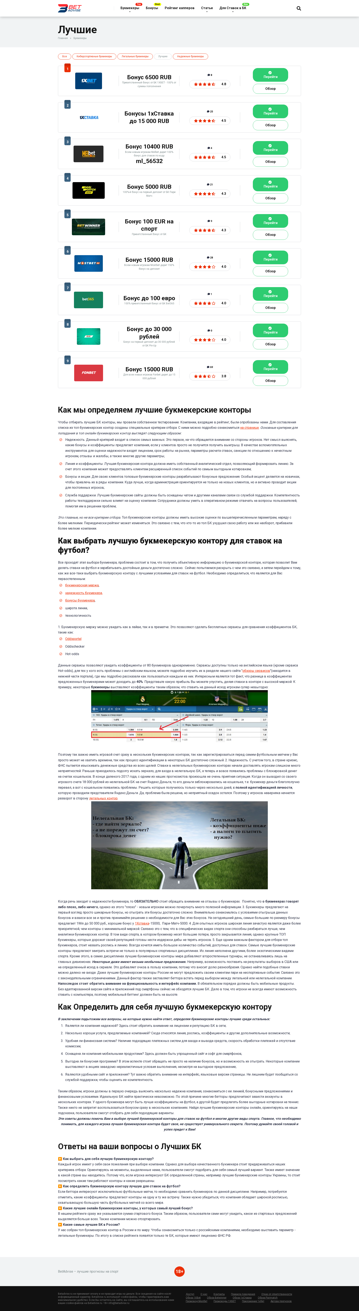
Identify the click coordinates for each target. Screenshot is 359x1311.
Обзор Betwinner (216, 1297)
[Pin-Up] (88, 344)
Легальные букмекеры (135, 56)
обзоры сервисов (256, 671)
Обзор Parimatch (268, 1297)
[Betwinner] (88, 234)
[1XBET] (88, 88)
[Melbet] (88, 161)
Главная (63, 38)
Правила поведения (243, 1294)
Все (64, 56)
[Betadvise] (70, 6)
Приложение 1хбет (253, 1301)
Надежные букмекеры (190, 56)
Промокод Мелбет (196, 1301)
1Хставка (142, 923)
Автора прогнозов (281, 1301)
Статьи (207, 8)
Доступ (190, 1294)
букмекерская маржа (82, 585)
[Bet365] (88, 307)
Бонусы (152, 8)
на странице (249, 428)
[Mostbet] (88, 271)
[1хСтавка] (89, 125)
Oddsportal (73, 639)
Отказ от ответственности (276, 1294)
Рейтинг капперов (179, 8)
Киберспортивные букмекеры (94, 56)
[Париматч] (89, 198)
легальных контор (103, 798)
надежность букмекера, (84, 593)
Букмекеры (129, 8)
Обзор (270, 89)
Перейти (271, 77)
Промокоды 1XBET (225, 1301)
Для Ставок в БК (232, 8)
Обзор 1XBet (193, 1297)
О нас (203, 1294)
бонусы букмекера (80, 600)
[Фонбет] (88, 380)
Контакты (219, 1294)
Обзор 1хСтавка (242, 1297)
